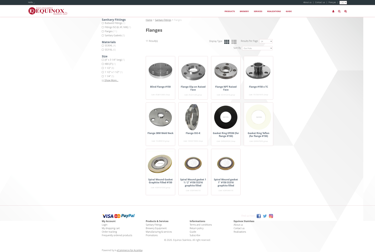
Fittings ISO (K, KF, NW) (118, 27)
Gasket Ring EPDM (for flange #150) (226, 135)
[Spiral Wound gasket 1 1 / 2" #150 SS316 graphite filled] (193, 163)
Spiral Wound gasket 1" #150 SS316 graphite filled (226, 182)
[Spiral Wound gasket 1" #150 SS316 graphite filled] (226, 163)
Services (258, 11)
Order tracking (109, 231)
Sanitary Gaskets (115, 35)
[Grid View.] (226, 42)
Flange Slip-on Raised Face (193, 88)
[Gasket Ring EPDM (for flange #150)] (226, 117)
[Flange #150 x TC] (258, 71)
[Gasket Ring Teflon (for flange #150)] (258, 117)
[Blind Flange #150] (160, 71)
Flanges (111, 31)
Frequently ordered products (117, 235)
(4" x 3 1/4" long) (115, 59)
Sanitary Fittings (163, 20)
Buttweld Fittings (115, 23)
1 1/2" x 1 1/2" (113, 72)
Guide (289, 11)
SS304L (110, 45)
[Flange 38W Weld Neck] (160, 117)
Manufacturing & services (159, 231)
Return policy (196, 228)
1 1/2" (109, 67)
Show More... (110, 80)
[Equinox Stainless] (48, 11)
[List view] (233, 42)
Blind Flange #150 (160, 86)
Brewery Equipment (156, 228)
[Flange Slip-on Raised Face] (193, 71)
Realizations (274, 11)
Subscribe (195, 235)
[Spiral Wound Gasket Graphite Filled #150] (160, 163)
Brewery (244, 11)
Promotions (152, 235)
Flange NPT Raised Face (226, 88)
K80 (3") (110, 63)
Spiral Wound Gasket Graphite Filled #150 (160, 181)
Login (104, 224)
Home (149, 20)
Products (230, 11)
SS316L (110, 49)
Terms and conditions (201, 224)
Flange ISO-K (193, 133)
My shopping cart (111, 228)
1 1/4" (109, 76)
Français (332, 2)
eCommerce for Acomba (129, 250)
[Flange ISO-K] (193, 117)
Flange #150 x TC (258, 86)
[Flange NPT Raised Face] (226, 71)
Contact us (320, 2)
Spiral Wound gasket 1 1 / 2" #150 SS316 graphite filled (193, 182)
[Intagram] (271, 215)
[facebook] (258, 215)
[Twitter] (265, 215)
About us (307, 2)
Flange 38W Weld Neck (160, 133)
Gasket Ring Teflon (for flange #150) (258, 135)
